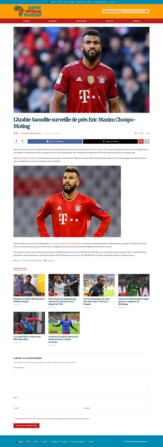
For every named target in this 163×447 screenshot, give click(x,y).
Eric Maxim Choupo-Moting (98, 149)
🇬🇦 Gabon (89, 2)
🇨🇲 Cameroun (80, 2)
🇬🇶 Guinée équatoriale (100, 2)
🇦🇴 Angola (52, 2)
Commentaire (19, 367)
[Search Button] (147, 11)
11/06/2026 (122, 307)
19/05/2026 (52, 345)
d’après (29, 158)
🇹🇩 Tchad (111, 2)
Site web (86, 408)
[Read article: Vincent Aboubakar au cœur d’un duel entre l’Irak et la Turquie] (99, 285)
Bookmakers (81, 21)
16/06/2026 (87, 307)
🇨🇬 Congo (71, 2)
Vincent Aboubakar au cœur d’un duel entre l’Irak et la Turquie (96, 301)
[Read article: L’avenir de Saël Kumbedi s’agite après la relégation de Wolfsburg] (134, 285)
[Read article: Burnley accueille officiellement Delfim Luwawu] (29, 285)
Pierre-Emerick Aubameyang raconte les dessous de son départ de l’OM (62, 301)
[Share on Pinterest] (141, 141)
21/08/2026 (18, 305)
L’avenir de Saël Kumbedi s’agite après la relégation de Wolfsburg (133, 301)
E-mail (16, 408)
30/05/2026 (18, 342)
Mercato (109, 21)
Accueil (26, 21)
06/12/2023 (48, 133)
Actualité (53, 21)
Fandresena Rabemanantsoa (31, 133)
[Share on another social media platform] (147, 141)
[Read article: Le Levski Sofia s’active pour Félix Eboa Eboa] (29, 323)
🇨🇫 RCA (64, 2)
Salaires (136, 21)
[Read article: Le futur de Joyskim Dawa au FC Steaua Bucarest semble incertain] (64, 323)
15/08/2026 (52, 307)
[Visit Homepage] (27, 11)
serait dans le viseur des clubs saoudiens (65, 243)
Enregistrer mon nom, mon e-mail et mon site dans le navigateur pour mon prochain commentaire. (52, 419)
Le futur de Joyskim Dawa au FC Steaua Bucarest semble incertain (63, 339)
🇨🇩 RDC (58, 2)
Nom (15, 397)
